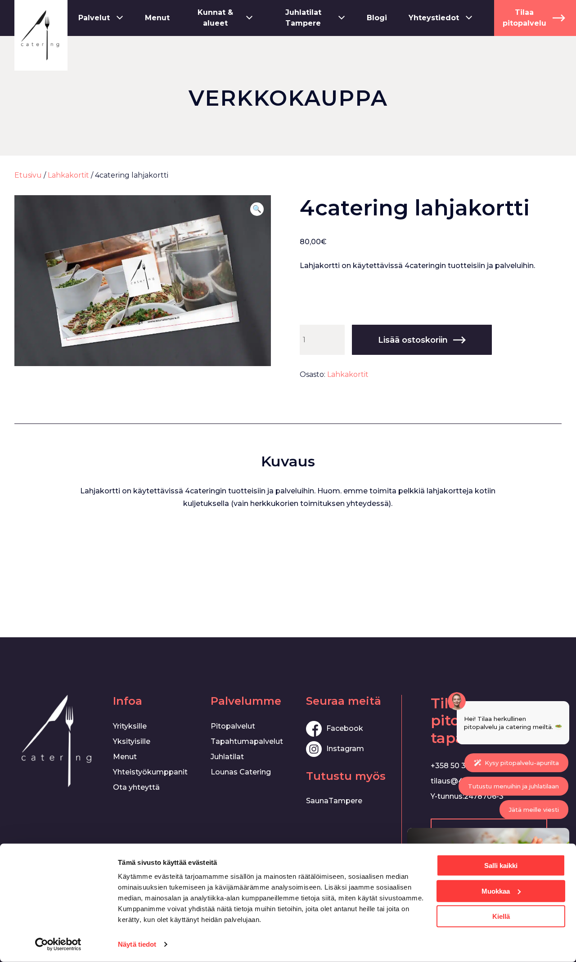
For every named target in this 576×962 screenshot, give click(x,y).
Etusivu (28, 175)
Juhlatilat (227, 756)
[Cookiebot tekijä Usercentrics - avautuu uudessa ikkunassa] (58, 944)
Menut (125, 756)
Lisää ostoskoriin (413, 340)
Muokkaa (496, 891)
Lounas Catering (241, 772)
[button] (257, 209)
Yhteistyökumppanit (150, 772)
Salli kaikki (501, 865)
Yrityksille (130, 726)
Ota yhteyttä (136, 787)
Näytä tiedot (137, 944)
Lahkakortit (68, 175)
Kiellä (501, 916)
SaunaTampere (334, 800)
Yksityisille (131, 741)
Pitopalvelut (233, 726)
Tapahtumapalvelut (247, 741)
